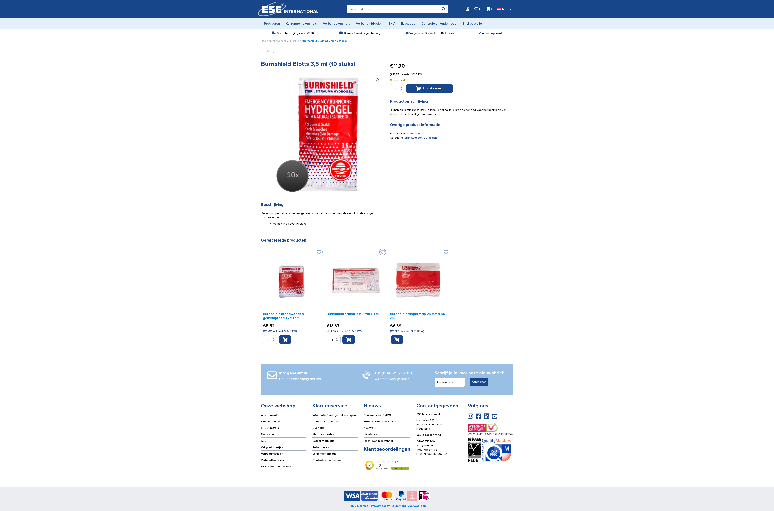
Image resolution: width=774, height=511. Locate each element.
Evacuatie (267, 434)
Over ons (318, 428)
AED (263, 441)
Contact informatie (325, 421)
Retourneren (320, 447)
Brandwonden (278, 41)
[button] (377, 80)
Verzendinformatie (324, 453)
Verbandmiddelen (272, 453)
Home (264, 41)
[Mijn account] (467, 9)
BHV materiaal (270, 421)
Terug (270, 51)
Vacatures (370, 434)
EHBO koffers (270, 428)
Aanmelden (479, 382)
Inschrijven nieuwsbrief (378, 441)
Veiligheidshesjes (272, 447)
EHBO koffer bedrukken (276, 466)
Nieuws (368, 428)
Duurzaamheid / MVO (377, 415)
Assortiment (269, 415)
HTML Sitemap (358, 506)
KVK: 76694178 (426, 449)
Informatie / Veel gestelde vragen (334, 415)
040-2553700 (425, 441)
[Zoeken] (443, 9)
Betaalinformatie (323, 441)
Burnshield (295, 41)
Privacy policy (380, 506)
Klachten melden (323, 434)
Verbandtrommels (272, 460)
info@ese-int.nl (426, 445)
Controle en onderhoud (327, 460)
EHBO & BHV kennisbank (380, 421)
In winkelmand (433, 88)
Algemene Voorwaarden (409, 506)
